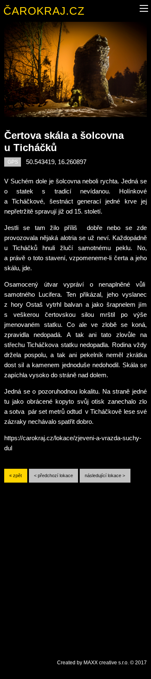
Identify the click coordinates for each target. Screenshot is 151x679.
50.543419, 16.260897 (56, 161)
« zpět (15, 475)
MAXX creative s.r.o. (106, 663)
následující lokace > (105, 475)
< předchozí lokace (53, 475)
